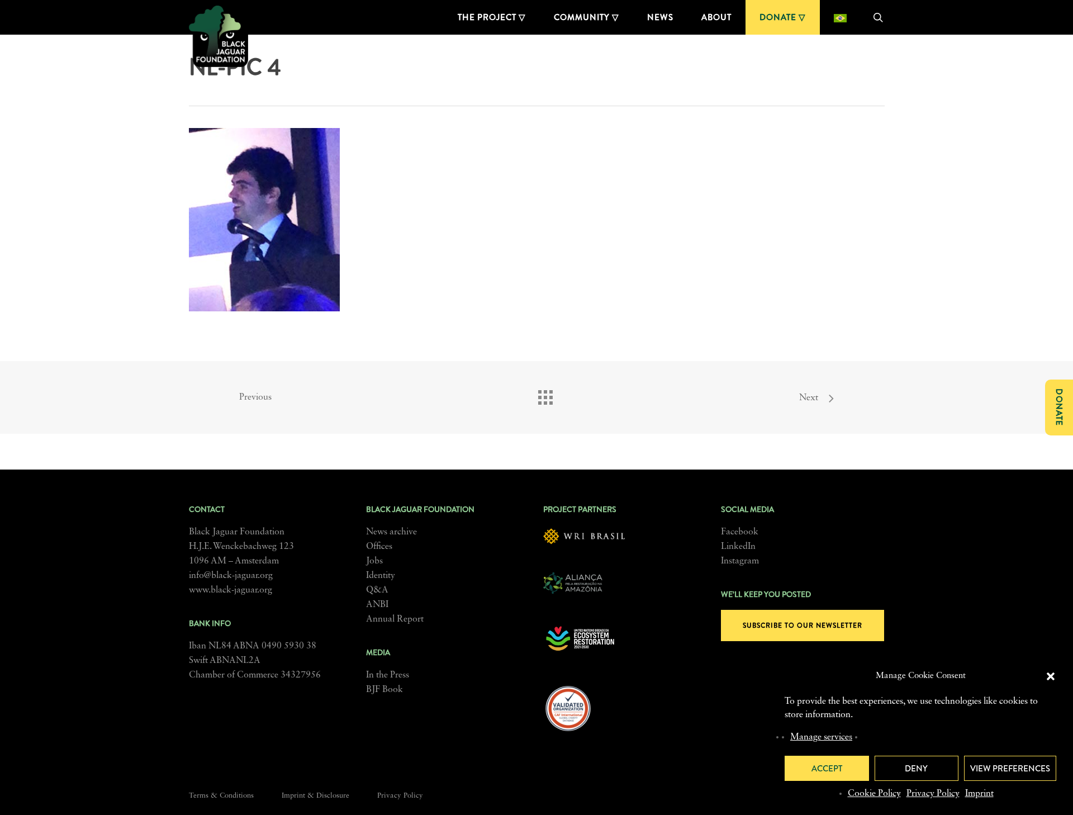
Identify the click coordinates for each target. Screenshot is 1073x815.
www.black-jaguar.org (230, 590)
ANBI (377, 604)
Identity (380, 575)
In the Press (387, 675)
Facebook (739, 532)
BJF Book (384, 689)
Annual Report (395, 619)
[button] (1050, 676)
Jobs (374, 561)
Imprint (979, 793)
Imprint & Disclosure (315, 795)
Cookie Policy (874, 793)
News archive (391, 532)
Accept (826, 768)
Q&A (377, 590)
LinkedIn (738, 546)
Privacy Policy (933, 793)
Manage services (821, 737)
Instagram (740, 561)
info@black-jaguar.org (231, 575)
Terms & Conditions (221, 795)
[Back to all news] (545, 394)
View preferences (1010, 768)
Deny (916, 768)
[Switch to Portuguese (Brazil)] (840, 17)
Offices (379, 546)
